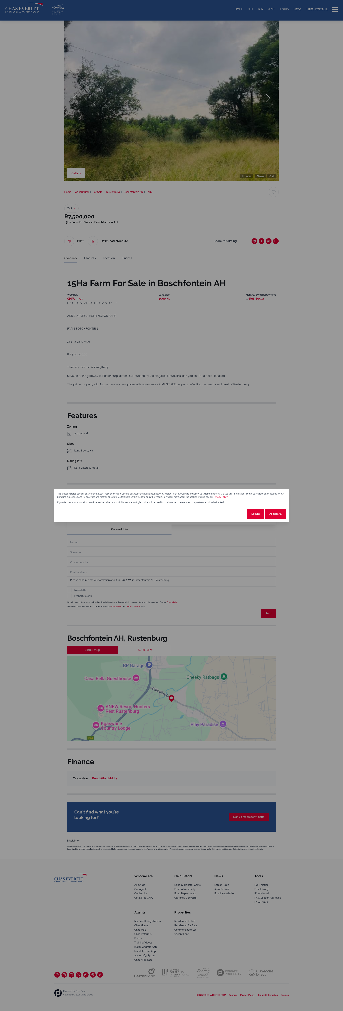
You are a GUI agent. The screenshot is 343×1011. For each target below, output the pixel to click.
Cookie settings (233, 513)
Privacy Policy (221, 497)
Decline (255, 513)
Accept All (275, 513)
